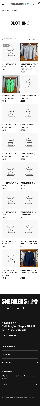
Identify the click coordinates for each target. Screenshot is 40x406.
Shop (8, 10)
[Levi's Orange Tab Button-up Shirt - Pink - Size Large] (11, 258)
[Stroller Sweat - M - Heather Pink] (11, 142)
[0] (36, 4)
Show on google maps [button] (9, 335)
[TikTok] (25, 308)
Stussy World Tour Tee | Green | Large (9, 97)
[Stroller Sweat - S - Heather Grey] (11, 229)
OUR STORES (8, 346)
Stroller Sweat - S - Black (9, 213)
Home (3, 10)
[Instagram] (14, 308)
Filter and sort (10, 39)
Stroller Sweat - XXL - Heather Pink (28, 97)
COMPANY (7, 354)
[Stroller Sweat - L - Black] (11, 52)
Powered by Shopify (29, 397)
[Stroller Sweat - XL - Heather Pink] (11, 113)
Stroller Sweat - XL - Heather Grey (28, 213)
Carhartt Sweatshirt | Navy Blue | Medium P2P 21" (29, 272)
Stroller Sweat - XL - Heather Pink (10, 126)
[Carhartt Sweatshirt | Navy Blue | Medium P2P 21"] (29, 258)
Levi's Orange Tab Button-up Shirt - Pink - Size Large (10, 272)
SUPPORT (6, 362)
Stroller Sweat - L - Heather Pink (28, 126)
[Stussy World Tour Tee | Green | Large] (11, 84)
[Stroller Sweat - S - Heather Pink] (29, 142)
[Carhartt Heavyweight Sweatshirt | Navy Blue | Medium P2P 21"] (29, 52)
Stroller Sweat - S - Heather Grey (9, 242)
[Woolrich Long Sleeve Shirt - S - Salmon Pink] (29, 229)
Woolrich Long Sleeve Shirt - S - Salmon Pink (29, 242)
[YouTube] (19, 308)
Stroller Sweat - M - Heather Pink (9, 155)
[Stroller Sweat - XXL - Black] (11, 171)
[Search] (33, 4)
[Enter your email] (36, 384)
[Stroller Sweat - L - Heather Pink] (29, 113)
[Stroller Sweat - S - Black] (11, 200)
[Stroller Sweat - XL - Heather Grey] (29, 200)
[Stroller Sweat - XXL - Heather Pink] (29, 84)
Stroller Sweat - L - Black (9, 65)
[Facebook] (4, 308)
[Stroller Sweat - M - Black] (29, 171)
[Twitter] (9, 308)
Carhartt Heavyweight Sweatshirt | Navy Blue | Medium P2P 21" (29, 66)
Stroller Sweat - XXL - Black (10, 184)
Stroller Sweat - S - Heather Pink (28, 155)
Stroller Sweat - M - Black (28, 184)
